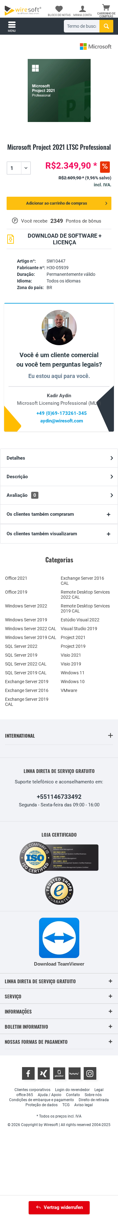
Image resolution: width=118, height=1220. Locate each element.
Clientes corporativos (32, 1090)
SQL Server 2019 (21, 655)
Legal (99, 1090)
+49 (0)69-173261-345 (62, 413)
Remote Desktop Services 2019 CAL (85, 608)
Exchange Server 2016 (26, 690)
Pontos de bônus (83, 221)
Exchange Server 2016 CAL (82, 581)
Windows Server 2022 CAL (30, 628)
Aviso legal (83, 1105)
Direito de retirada (94, 1100)
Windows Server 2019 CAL (30, 637)
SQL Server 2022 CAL (26, 663)
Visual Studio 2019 (79, 628)
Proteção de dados (41, 1105)
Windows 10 (73, 681)
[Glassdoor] (59, 1073)
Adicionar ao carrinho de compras (56, 203)
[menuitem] (106, 11)
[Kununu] (74, 1073)
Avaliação (21, 495)
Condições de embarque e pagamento (41, 1100)
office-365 (24, 1095)
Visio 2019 (71, 663)
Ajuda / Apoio (49, 1095)
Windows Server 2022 (26, 605)
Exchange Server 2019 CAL (26, 702)
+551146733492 (59, 796)
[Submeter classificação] (59, 154)
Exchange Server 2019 (26, 681)
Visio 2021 (71, 655)
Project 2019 (73, 646)
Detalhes (16, 458)
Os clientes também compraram (40, 514)
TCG (66, 1105)
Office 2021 (16, 578)
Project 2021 (73, 637)
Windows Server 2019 (26, 619)
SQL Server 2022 (21, 646)
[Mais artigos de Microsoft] (95, 46)
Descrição (17, 476)
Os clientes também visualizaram (42, 534)
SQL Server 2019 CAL (26, 672)
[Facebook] (28, 1073)
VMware (69, 690)
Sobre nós (93, 1095)
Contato (73, 1095)
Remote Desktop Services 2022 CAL (85, 595)
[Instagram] (90, 1073)
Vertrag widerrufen (63, 1207)
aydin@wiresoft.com (61, 421)
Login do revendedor (72, 1090)
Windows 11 (73, 672)
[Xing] (43, 1073)
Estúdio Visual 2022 (80, 619)
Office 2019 (16, 592)
